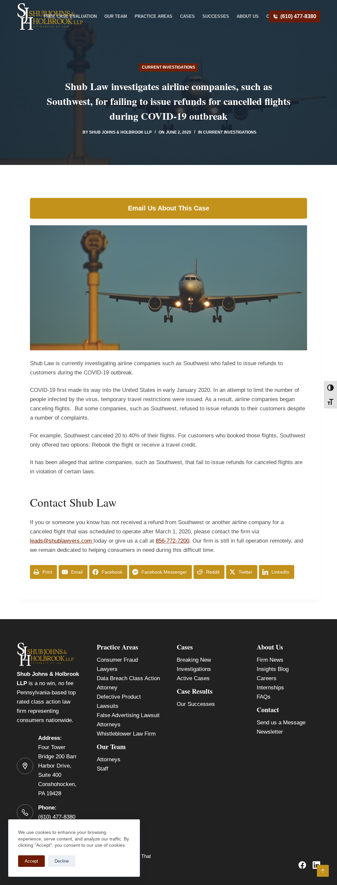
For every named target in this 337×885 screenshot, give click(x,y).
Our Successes (196, 704)
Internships (270, 687)
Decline (62, 861)
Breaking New (194, 660)
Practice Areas (153, 16)
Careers (266, 678)
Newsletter (270, 732)
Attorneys (108, 759)
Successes (215, 16)
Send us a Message (281, 722)
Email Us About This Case (168, 208)
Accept (31, 861)
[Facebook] (302, 865)
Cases (187, 16)
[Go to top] (323, 871)
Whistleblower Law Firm (126, 734)
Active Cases (193, 678)
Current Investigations (168, 67)
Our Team (115, 16)
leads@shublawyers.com (61, 541)
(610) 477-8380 (298, 16)
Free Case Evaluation (70, 16)
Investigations (194, 669)
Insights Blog (273, 669)
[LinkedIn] (316, 865)
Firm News (270, 660)
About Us (248, 16)
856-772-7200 (172, 541)
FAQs (264, 697)
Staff (102, 769)
